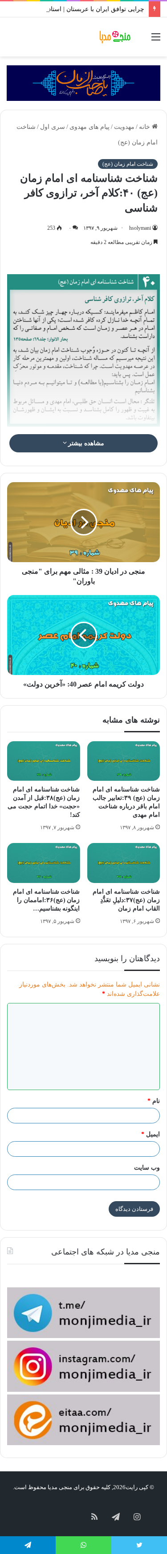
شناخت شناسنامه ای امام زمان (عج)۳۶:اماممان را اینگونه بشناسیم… (46, 900)
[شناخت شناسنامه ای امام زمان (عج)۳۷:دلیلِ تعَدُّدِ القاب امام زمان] (123, 863)
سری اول (52, 127)
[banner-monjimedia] (83, 82)
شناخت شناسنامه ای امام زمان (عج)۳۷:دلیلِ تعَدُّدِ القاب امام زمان (126, 900)
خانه (145, 127)
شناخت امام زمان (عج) (127, 164)
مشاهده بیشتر (86, 443)
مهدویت (124, 127)
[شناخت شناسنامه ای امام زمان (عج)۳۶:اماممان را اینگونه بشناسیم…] (43, 863)
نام (153, 1101)
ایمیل (150, 1134)
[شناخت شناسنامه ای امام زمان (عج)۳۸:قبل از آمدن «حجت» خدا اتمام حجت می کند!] (43, 761)
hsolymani (140, 228)
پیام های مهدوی (89, 127)
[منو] (155, 40)
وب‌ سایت (147, 1167)
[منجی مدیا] (116, 37)
